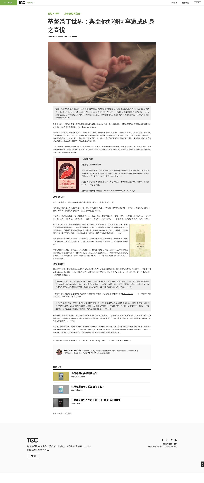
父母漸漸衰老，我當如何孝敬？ (87, 386)
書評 (54, 413)
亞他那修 (68, 413)
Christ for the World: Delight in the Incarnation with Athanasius (104, 340)
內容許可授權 (167, 444)
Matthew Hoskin (70, 37)
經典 (60, 413)
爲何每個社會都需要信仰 (84, 373)
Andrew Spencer (77, 390)
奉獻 (197, 2)
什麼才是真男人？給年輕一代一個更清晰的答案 (95, 400)
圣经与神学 (53, 13)
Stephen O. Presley (78, 377)
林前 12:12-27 (127, 294)
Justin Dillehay (76, 403)
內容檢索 (173, 3)
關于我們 (185, 3)
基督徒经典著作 (72, 13)
